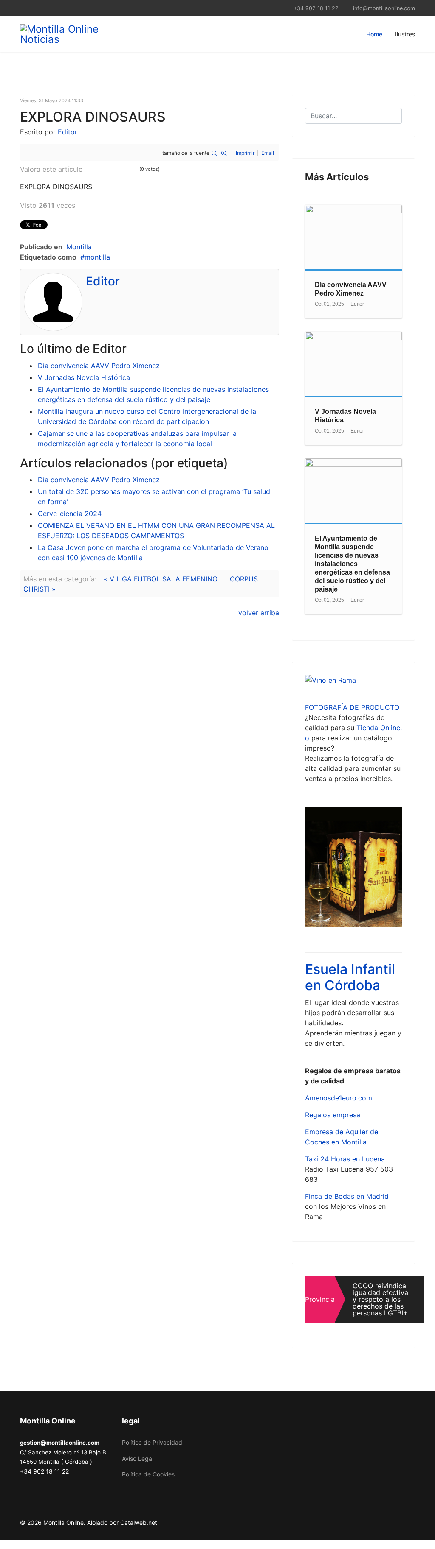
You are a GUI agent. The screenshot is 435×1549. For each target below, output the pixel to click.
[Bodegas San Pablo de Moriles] (353, 867)
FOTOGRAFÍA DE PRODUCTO (352, 707)
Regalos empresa (332, 1115)
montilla (97, 257)
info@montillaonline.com (384, 8)
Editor (67, 132)
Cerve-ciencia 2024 (70, 513)
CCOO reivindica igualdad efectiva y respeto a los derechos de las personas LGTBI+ (380, 1299)
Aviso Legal (137, 1458)
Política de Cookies (148, 1474)
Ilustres (405, 34)
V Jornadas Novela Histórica (84, 377)
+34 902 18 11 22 (316, 8)
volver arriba (258, 612)
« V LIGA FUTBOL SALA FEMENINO (161, 579)
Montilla (79, 247)
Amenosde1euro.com (338, 1098)
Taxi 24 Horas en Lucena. (346, 1159)
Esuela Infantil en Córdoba (350, 977)
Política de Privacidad (152, 1442)
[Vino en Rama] (353, 680)
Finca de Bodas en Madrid (347, 1196)
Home (374, 34)
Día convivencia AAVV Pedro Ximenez (99, 365)
